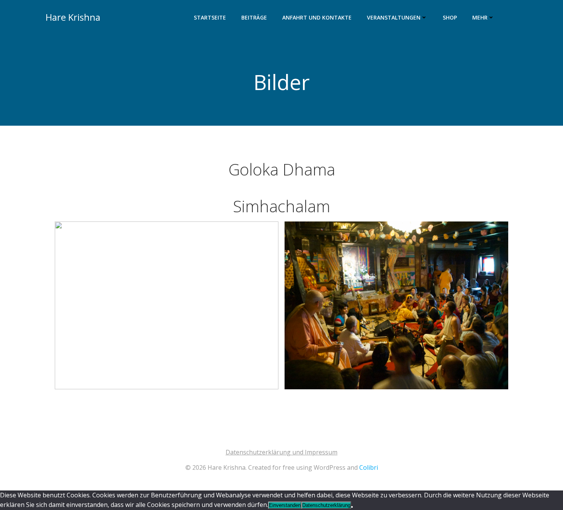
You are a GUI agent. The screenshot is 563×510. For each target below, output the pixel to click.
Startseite (210, 17)
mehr (480, 17)
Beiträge (254, 17)
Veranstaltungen (394, 17)
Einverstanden (285, 505)
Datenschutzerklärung (326, 505)
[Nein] (352, 507)
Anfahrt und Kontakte (317, 17)
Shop (450, 17)
